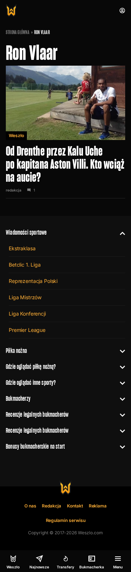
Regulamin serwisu (66, 520)
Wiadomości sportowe (26, 232)
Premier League (27, 330)
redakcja (13, 190)
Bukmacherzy (18, 398)
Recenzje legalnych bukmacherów (37, 414)
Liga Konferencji (27, 313)
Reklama (98, 506)
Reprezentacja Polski (33, 281)
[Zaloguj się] (122, 10)
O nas (30, 506)
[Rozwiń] (119, 232)
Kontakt (75, 506)
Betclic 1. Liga (25, 265)
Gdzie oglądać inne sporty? (31, 382)
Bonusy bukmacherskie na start (35, 446)
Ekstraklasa (22, 248)
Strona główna (17, 32)
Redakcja (51, 506)
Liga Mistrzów (25, 297)
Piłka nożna (16, 350)
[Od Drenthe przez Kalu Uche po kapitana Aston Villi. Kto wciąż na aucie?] (65, 132)
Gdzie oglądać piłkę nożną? (31, 366)
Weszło (16, 135)
